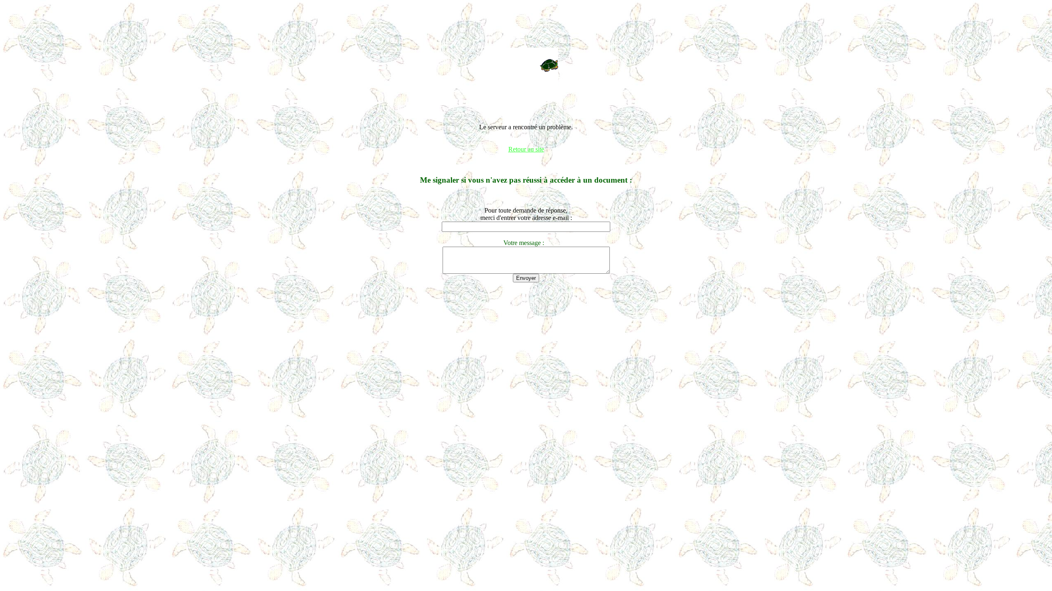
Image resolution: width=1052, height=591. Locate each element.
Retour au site (526, 149)
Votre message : (526, 242)
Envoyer (526, 278)
